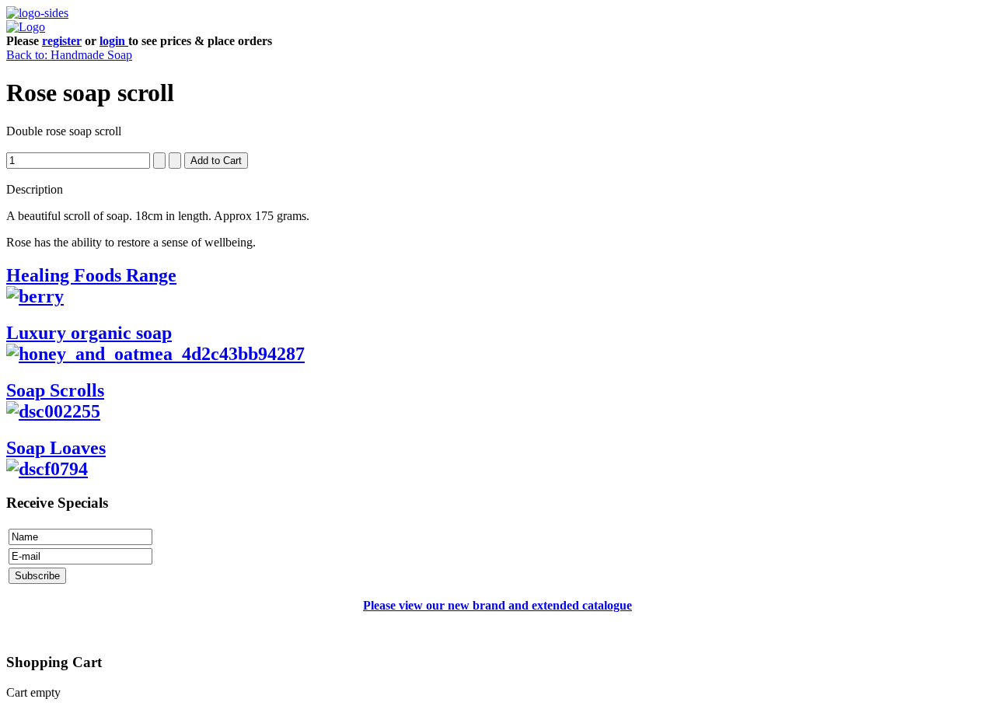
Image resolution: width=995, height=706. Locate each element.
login (112, 40)
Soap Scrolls (55, 390)
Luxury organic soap (89, 333)
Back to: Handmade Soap (69, 54)
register (62, 40)
